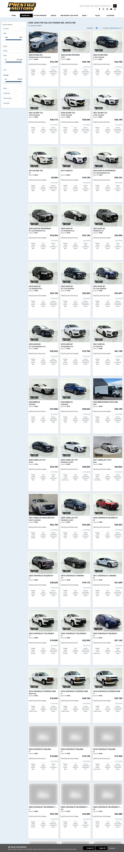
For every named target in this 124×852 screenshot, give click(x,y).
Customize (112, 848)
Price (5, 55)
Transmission (7, 98)
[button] (115, 6)
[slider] (5, 40)
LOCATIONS (110, 15)
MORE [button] (85, 15)
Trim (4, 70)
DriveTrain (6, 93)
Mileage (6, 75)
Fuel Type (6, 103)
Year (4, 33)
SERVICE (53, 15)
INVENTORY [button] (26, 15)
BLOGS (97, 15)
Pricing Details (54, 67)
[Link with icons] (100, 9)
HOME (14, 15)
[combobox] (3, 29)
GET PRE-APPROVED (39, 15)
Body (5, 88)
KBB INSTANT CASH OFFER (69, 15)
